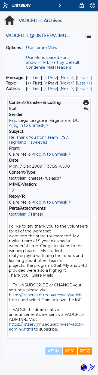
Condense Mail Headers (48, 67)
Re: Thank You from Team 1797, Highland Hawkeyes (39, 140)
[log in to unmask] (28, 125)
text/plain (17, 214)
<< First (34, 77)
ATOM (54, 351)
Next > (67, 77)
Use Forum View (41, 47)
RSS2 (85, 351)
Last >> (84, 77)
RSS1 (70, 351)
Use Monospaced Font (47, 57)
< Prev (51, 77)
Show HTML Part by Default (52, 62)
